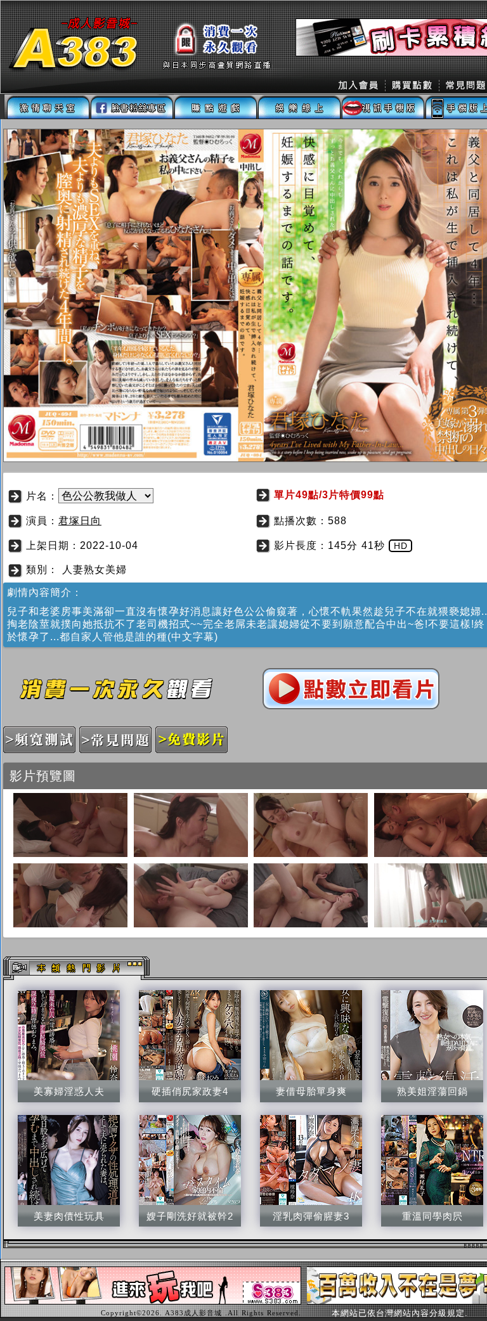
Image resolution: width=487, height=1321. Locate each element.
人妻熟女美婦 (94, 569)
